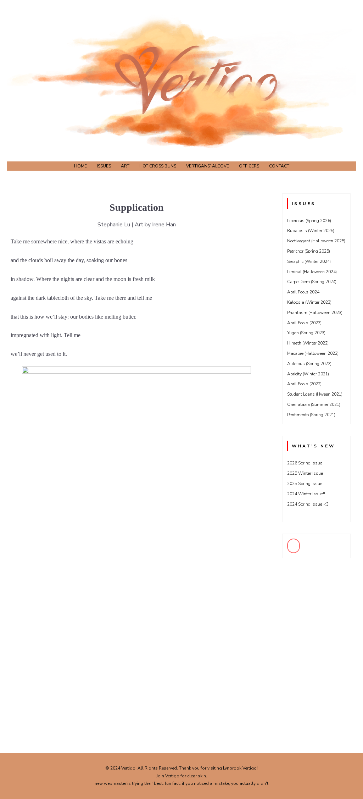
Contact (279, 166)
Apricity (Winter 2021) (308, 374)
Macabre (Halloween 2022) (313, 353)
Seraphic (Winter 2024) (309, 261)
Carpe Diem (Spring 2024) (311, 282)
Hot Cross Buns (157, 166)
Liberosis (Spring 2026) (309, 221)
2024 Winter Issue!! (306, 494)
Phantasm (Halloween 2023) (314, 312)
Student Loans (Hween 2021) (314, 394)
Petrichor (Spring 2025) (308, 251)
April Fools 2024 (303, 292)
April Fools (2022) (304, 384)
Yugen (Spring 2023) (306, 333)
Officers (249, 166)
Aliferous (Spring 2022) (309, 364)
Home (80, 166)
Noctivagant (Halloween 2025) (316, 241)
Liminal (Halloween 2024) (312, 272)
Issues (104, 166)
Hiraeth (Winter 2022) (308, 343)
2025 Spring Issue (304, 483)
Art (125, 166)
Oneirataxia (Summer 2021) (313, 404)
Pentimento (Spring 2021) (311, 415)
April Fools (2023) (304, 323)
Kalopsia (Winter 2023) (309, 302)
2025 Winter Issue (305, 473)
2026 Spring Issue (304, 463)
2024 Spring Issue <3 (308, 504)
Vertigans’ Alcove (207, 166)
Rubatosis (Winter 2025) (310, 230)
